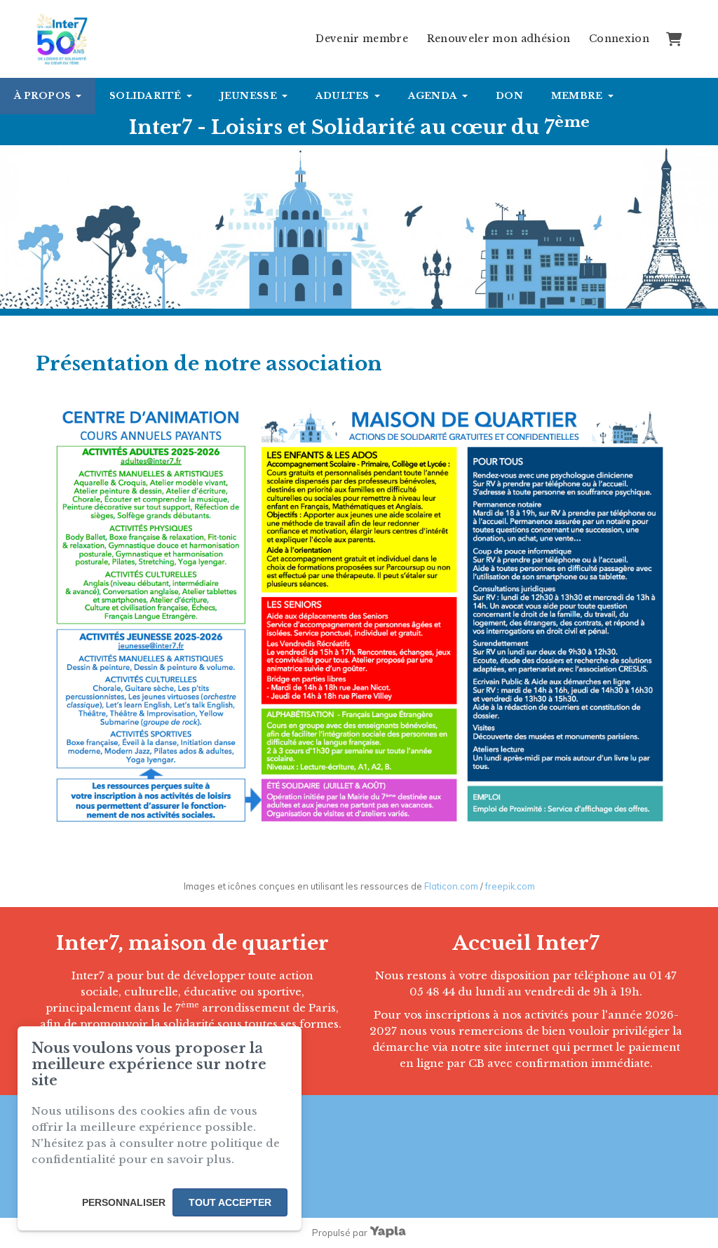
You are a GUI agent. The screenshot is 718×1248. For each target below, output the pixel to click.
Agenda (433, 96)
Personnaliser (123, 1202)
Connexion (619, 38)
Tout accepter (230, 1202)
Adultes (343, 96)
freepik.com (510, 886)
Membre (577, 96)
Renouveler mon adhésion (499, 38)
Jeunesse (248, 96)
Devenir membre (362, 38)
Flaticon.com (451, 886)
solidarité (145, 96)
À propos (42, 96)
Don (509, 96)
